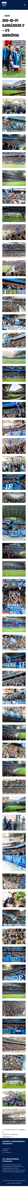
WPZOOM (18, 1183)
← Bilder (6, 15)
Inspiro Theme (10, 1183)
